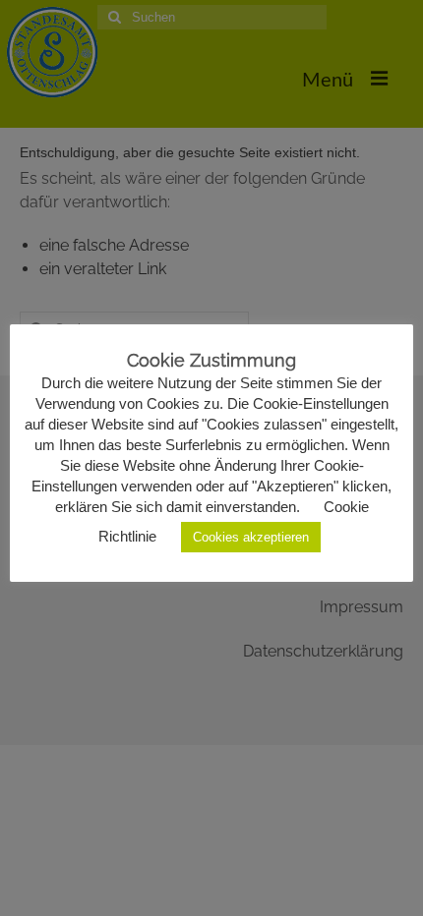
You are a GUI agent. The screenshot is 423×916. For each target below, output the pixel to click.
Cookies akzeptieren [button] (251, 537)
